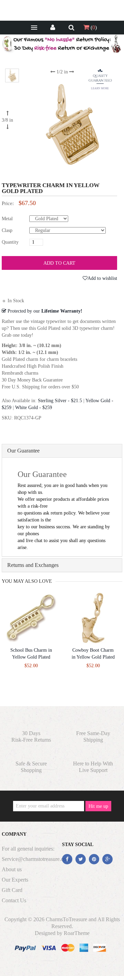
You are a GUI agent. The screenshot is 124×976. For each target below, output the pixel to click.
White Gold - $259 (33, 407)
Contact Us (14, 900)
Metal (7, 218)
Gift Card (12, 890)
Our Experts (15, 880)
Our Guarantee (23, 451)
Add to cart (59, 263)
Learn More (100, 88)
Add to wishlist (102, 278)
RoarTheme (77, 933)
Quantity (10, 242)
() (93, 27)
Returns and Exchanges (33, 565)
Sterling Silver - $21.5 (60, 400)
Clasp (7, 230)
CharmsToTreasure (66, 919)
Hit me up (98, 806)
